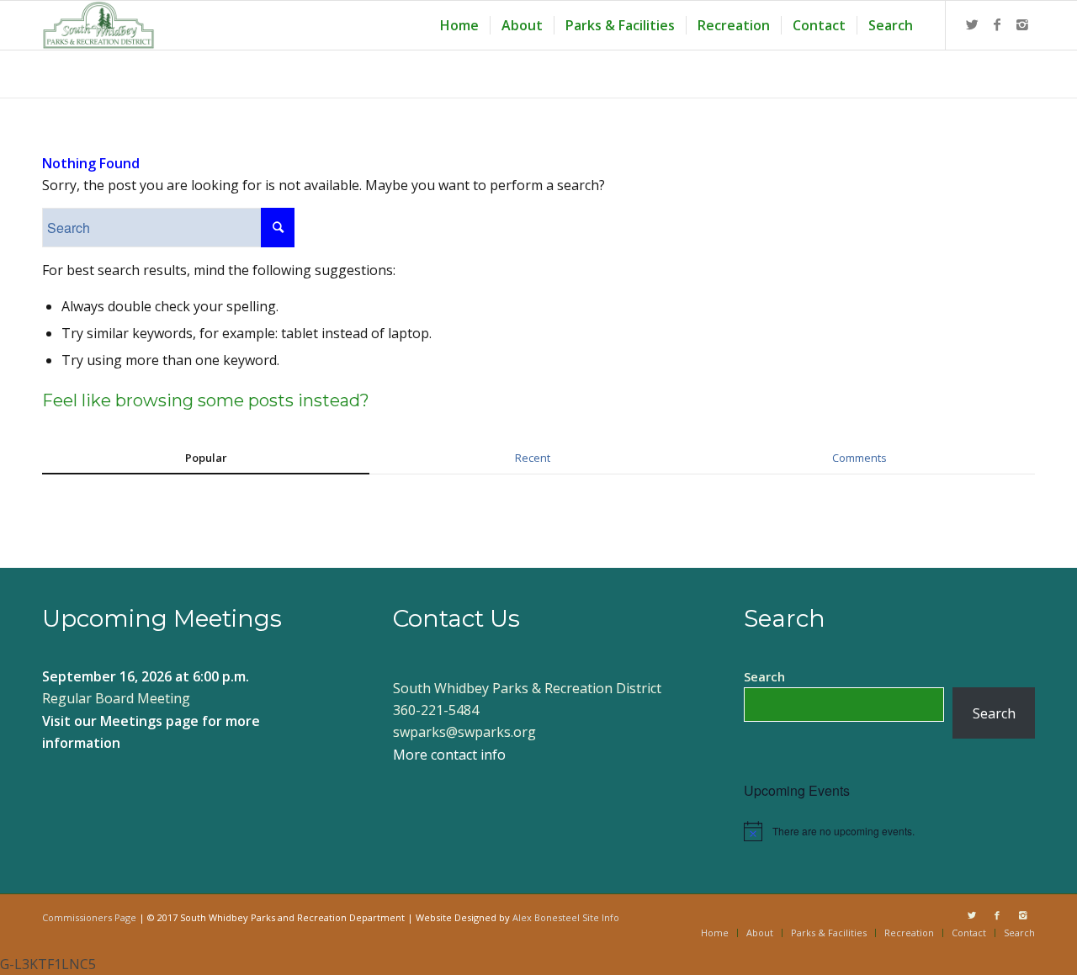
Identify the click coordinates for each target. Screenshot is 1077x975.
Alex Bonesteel (546, 917)
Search (764, 676)
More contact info (449, 754)
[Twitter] (971, 24)
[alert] (889, 831)
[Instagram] (1022, 24)
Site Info (600, 917)
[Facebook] (997, 24)
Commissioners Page (89, 917)
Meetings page (149, 721)
